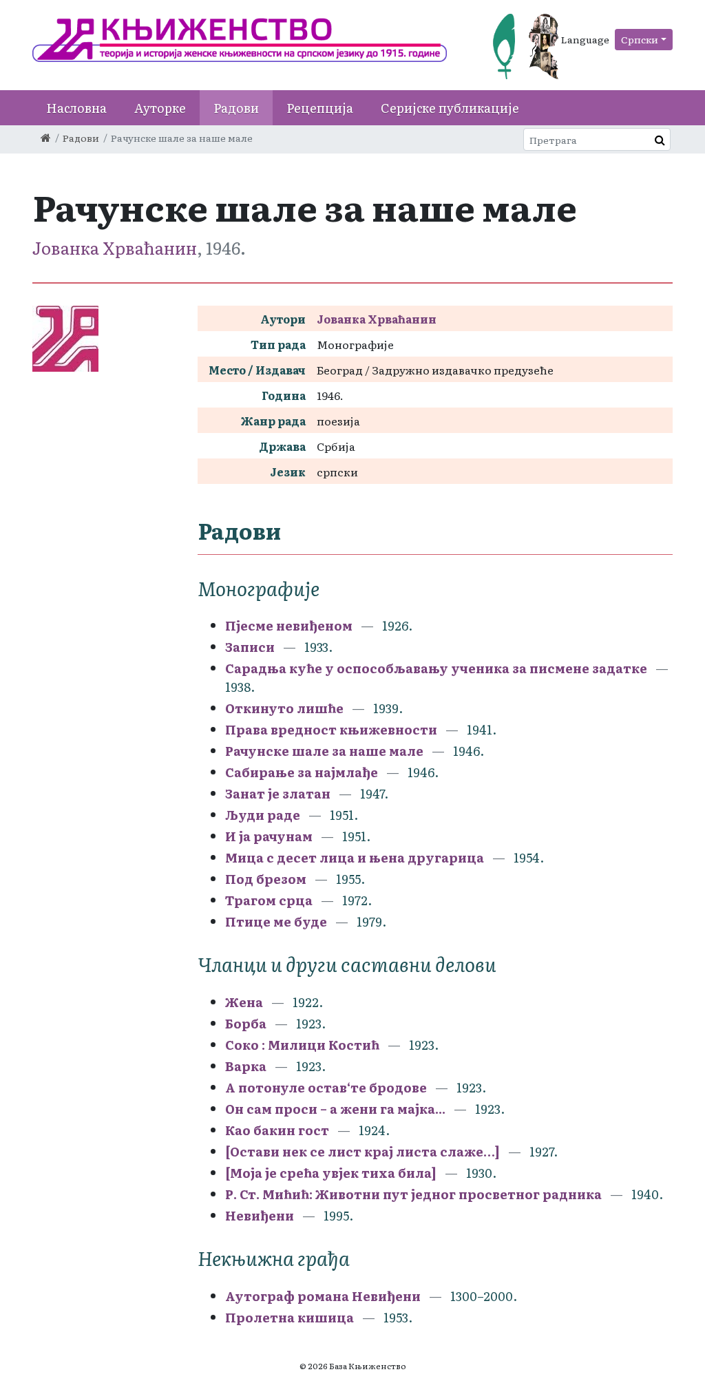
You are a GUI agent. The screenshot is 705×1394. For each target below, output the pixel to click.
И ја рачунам (269, 836)
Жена (245, 1002)
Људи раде (262, 814)
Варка (245, 1066)
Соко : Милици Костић (302, 1044)
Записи (251, 646)
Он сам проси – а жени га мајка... (335, 1108)
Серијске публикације (450, 107)
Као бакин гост (277, 1130)
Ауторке (160, 107)
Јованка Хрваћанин (114, 247)
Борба (245, 1023)
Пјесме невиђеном (290, 625)
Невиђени (259, 1215)
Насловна (76, 107)
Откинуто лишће (285, 708)
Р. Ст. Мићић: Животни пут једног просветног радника (413, 1194)
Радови (236, 107)
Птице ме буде (276, 921)
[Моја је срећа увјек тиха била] (330, 1172)
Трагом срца (269, 900)
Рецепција (319, 107)
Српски (639, 39)
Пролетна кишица (289, 1317)
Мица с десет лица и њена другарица (354, 857)
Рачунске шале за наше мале (324, 750)
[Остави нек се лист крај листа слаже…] (362, 1151)
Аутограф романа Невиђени (324, 1296)
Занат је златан (277, 793)
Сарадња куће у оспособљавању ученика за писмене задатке (437, 668)
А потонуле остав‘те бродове (326, 1087)
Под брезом (265, 878)
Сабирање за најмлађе (301, 772)
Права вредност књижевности (331, 729)
